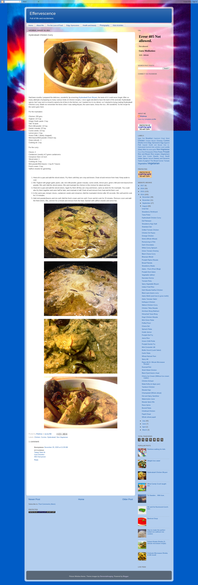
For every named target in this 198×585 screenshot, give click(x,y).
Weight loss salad (153, 461)
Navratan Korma (148, 278)
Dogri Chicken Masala (150, 317)
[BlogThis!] (60, 434)
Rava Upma (146, 405)
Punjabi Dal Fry (147, 335)
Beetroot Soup (152, 518)
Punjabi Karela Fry (148, 344)
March (144, 430)
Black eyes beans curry (150, 293)
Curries (43, 437)
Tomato (166, 161)
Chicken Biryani (151, 141)
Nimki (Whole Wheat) (149, 239)
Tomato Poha (147, 281)
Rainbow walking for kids (156, 449)
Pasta (139, 152)
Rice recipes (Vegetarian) (160, 154)
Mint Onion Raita (148, 320)
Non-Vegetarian (62, 437)
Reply (36, 460)
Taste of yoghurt (144, 161)
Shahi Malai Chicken (149, 370)
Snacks (155, 156)
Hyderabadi (51, 437)
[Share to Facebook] (64, 434)
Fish (139, 145)
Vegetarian (154, 163)
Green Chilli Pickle (148, 341)
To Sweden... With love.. (156, 495)
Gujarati (144, 145)
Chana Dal (146, 326)
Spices (145, 158)
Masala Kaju (146, 390)
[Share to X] (62, 434)
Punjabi (166, 152)
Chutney (160, 141)
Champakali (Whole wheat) (151, 393)
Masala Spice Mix (148, 402)
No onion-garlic (151, 149)
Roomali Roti (146, 367)
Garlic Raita (146, 353)
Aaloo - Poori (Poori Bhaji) (151, 269)
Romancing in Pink (148, 242)
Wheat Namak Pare (149, 356)
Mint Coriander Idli (148, 347)
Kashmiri (148, 147)
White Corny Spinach (149, 248)
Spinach (151, 158)
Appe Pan (141, 138)
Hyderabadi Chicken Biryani (157, 472)
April (144, 427)
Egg (162, 143)
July (144, 421)
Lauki (162, 147)
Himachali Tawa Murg (150, 314)
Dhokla (140, 143)
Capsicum (157, 138)
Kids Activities (118, 25)
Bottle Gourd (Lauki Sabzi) (151, 350)
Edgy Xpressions (72, 25)
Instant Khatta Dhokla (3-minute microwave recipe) (156, 542)
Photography (104, 25)
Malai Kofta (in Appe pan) (151, 384)
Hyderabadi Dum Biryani (88, 97)
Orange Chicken (148, 236)
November (146, 200)
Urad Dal (145, 209)
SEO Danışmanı (40, 457)
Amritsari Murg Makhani (150, 311)
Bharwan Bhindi (147, 257)
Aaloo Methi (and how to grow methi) (155, 296)
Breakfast (149, 138)
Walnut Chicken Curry (150, 305)
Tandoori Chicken (148, 387)
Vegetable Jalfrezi (148, 275)
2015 (142, 191)
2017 (142, 185)
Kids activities (156, 147)
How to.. (166, 145)
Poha (155, 152)
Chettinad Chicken (148, 411)
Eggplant (166, 143)
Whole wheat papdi (149, 417)
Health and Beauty (155, 145)
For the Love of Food (55, 25)
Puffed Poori (146, 323)
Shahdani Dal (147, 227)
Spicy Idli (145, 359)
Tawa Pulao (146, 215)
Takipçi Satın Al (39, 452)
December (146, 197)
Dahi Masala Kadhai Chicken (152, 290)
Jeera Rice (146, 338)
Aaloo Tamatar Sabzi (149, 299)
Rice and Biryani (144, 154)
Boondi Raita (146, 408)
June (144, 424)
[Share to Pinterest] (66, 434)
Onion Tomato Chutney (150, 251)
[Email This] (57, 434)
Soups (162, 156)
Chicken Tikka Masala (150, 308)
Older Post (127, 499)
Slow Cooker (147, 156)
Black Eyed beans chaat (150, 373)
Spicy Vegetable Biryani (150, 284)
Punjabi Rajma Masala (150, 260)
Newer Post (34, 499)
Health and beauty (89, 25)
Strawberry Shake (148, 266)
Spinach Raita (147, 329)
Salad (140, 156)
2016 (142, 188)
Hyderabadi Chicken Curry (151, 218)
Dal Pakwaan (146, 221)
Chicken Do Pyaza (148, 233)
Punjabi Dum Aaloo (149, 272)
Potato (160, 152)
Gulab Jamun (147, 332)
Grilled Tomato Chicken (150, 230)
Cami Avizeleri (39, 454)
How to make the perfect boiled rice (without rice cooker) (156, 532)
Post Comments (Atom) (46, 504)
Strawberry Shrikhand (150, 212)
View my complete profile (147, 119)
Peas (143, 152)
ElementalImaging (106, 576)
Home (30, 25)
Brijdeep (143, 116)
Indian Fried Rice (148, 287)
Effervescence (43, 13)
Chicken (37, 437)
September (146, 203)
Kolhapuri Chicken (148, 302)
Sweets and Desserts (161, 158)
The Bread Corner (157, 161)
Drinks (145, 143)
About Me (40, 25)
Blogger (125, 576)
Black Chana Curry (148, 254)
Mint (144, 149)
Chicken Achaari (148, 381)
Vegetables (142, 163)
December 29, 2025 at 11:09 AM (56, 447)
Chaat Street (165, 138)
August (145, 206)
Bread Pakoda (147, 263)
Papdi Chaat (146, 414)
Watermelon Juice (148, 399)
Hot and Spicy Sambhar (150, 396)
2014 (142, 194)
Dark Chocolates (148, 245)
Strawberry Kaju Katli (149, 224)
